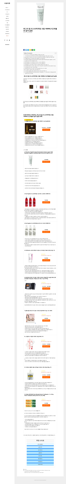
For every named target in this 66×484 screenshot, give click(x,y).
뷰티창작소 (40, 458)
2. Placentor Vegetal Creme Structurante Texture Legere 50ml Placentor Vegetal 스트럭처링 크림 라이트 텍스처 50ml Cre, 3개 (40, 60)
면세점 (7, 16)
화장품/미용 (7, 33)
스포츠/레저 (7, 20)
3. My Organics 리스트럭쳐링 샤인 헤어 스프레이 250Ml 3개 (35, 62)
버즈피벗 (40, 455)
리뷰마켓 (7, 3)
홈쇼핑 (7, 35)
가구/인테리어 (7, 9)
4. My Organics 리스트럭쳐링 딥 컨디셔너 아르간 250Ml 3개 (35, 63)
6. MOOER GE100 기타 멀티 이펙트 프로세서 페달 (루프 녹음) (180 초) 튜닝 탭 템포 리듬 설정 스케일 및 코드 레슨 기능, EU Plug (40, 66)
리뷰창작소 (40, 461)
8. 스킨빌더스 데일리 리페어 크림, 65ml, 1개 (32, 69)
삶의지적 (40, 447)
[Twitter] (9, 40)
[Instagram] (7, 40)
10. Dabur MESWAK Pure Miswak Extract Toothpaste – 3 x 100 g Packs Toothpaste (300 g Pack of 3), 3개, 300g (40, 73)
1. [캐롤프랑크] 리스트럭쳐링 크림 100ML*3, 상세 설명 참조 (35, 58)
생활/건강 (7, 18)
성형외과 (40, 452)
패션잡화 (7, 31)
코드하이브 (40, 449)
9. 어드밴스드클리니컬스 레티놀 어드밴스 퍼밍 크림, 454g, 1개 (36, 70)
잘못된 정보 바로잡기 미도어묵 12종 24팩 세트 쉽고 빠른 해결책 (34, 472)
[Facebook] (5, 40)
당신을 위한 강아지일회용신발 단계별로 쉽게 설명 (31, 471)
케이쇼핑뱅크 (40, 444)
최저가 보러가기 (46, 129)
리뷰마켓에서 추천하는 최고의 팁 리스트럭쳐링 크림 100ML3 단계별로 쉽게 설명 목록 (39, 57)
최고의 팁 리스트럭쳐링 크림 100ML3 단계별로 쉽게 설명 (34, 54)
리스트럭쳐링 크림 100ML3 (28, 470)
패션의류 (7, 29)
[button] (9, 7)
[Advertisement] (40, 41)
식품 (7, 22)
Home (7, 7)
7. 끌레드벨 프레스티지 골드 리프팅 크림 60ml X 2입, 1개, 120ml (36, 68)
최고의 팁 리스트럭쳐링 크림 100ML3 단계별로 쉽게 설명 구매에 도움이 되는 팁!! (39, 55)
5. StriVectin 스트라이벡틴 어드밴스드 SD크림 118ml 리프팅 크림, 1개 (37, 64)
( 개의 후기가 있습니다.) (46, 255)
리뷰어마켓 (40, 464)
